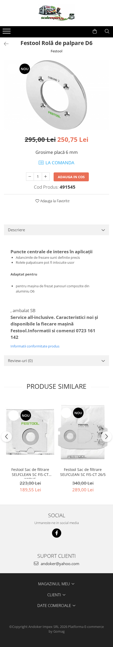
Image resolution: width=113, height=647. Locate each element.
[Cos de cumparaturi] (94, 31)
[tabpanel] (56, 95)
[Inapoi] (4, 43)
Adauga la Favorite (54, 200)
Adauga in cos (71, 177)
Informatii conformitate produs (35, 346)
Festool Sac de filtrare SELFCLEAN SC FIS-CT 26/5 (83, 472)
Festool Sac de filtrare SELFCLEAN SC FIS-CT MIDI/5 (30, 473)
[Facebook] (56, 533)
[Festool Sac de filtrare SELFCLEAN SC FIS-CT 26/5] (83, 432)
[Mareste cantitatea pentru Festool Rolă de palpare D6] (46, 176)
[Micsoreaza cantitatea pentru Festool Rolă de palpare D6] (30, 176)
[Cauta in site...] (107, 31)
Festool (56, 51)
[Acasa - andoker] (56, 13)
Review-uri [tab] (20, 360)
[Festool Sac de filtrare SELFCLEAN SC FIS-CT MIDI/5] (30, 432)
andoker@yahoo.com (59, 563)
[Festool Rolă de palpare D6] (56, 95)
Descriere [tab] (16, 229)
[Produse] (7, 33)
